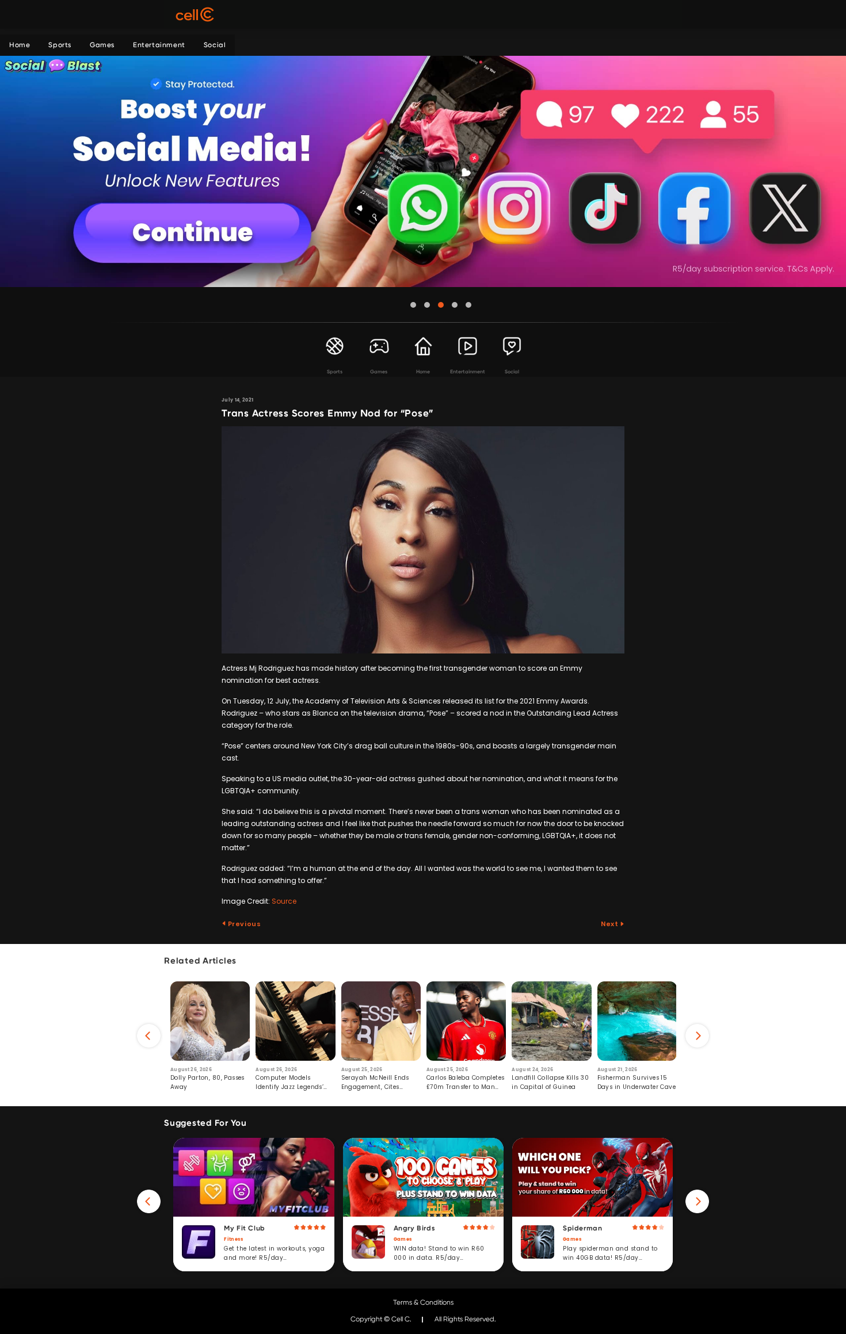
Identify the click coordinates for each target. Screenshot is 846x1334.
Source (284, 901)
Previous (243, 923)
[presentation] (148, 1035)
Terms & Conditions (423, 1302)
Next (610, 923)
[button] (413, 305)
